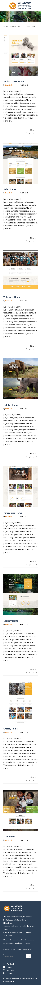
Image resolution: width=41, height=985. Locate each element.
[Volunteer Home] (20, 271)
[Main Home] (20, 810)
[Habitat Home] (20, 378)
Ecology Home (10, 620)
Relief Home (9, 189)
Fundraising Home (12, 513)
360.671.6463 (8, 935)
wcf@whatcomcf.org (18, 932)
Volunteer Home (11, 297)
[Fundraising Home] (20, 486)
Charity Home (10, 728)
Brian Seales (9, 85)
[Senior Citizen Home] (20, 55)
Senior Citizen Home (13, 81)
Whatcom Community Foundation (18, 26)
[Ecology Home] (20, 594)
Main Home (9, 836)
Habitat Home (10, 405)
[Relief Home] (20, 163)
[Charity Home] (20, 702)
